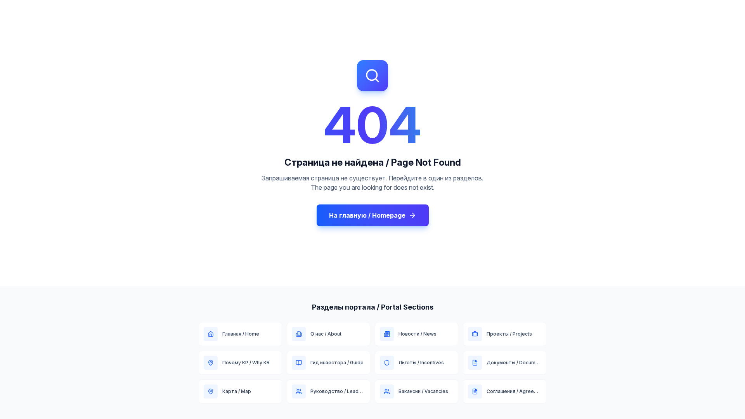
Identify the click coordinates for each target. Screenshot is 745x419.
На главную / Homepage (367, 215)
